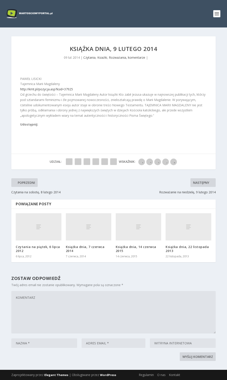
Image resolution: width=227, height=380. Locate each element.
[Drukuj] (51, 130)
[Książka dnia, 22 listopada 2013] (188, 226)
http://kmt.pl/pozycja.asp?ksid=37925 (46, 89)
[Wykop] (27, 130)
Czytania (89, 57)
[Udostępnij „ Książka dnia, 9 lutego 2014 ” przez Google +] (86, 161)
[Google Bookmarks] (37, 130)
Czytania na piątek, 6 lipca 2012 (38, 249)
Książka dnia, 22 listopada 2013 (187, 249)
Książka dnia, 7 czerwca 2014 (85, 249)
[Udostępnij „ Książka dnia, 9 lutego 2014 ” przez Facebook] (69, 161)
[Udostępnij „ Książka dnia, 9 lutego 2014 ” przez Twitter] (78, 161)
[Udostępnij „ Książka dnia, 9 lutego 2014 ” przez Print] (113, 161)
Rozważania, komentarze (127, 57)
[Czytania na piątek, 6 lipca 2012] (38, 226)
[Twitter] (32, 130)
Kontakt (174, 375)
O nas (161, 375)
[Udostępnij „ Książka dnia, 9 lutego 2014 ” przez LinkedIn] (95, 161)
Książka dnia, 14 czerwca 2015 (136, 249)
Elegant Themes (56, 375)
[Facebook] (22, 130)
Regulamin (146, 375)
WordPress (108, 375)
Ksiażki (102, 57)
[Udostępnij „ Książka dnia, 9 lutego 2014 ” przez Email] (104, 161)
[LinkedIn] (41, 130)
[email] (46, 130)
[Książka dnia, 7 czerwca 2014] (88, 226)
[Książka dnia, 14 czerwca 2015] (138, 226)
